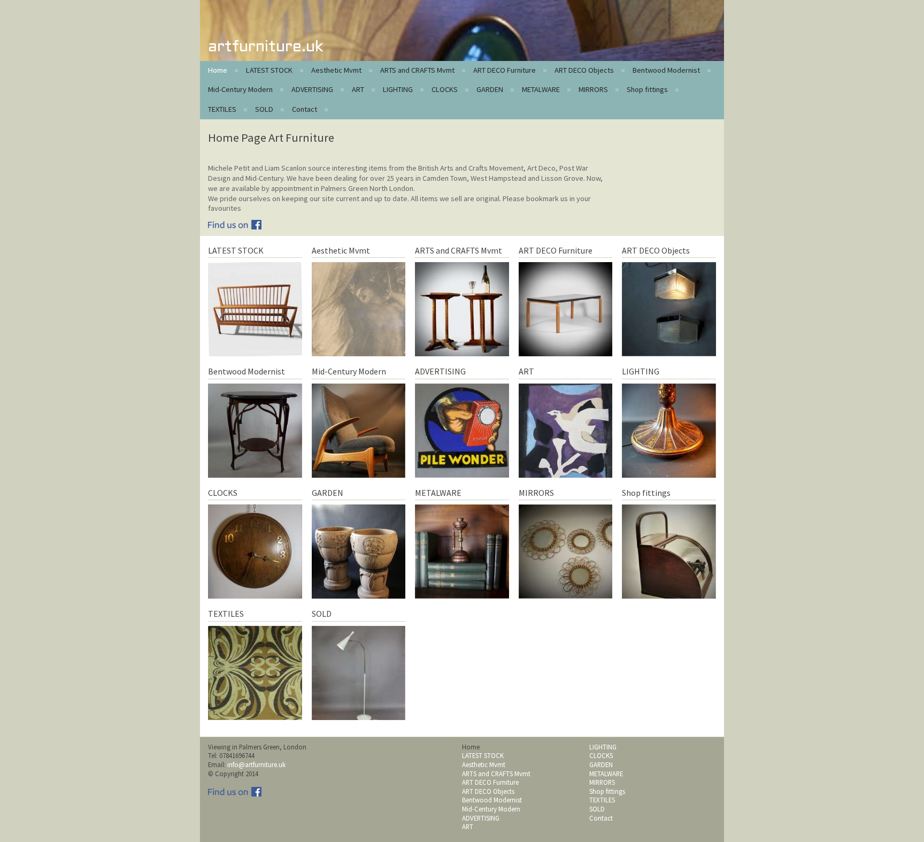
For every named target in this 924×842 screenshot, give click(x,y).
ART (358, 89)
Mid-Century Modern (240, 89)
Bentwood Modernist (666, 70)
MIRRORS (593, 89)
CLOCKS (445, 89)
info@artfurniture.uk (256, 764)
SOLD (264, 109)
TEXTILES (222, 109)
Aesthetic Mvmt (336, 70)
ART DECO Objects (584, 70)
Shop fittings (647, 89)
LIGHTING (398, 89)
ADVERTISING (312, 89)
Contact (304, 109)
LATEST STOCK (269, 70)
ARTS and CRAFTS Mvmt (417, 70)
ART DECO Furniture (504, 70)
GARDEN (489, 89)
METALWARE (541, 89)
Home (217, 70)
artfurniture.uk (265, 47)
